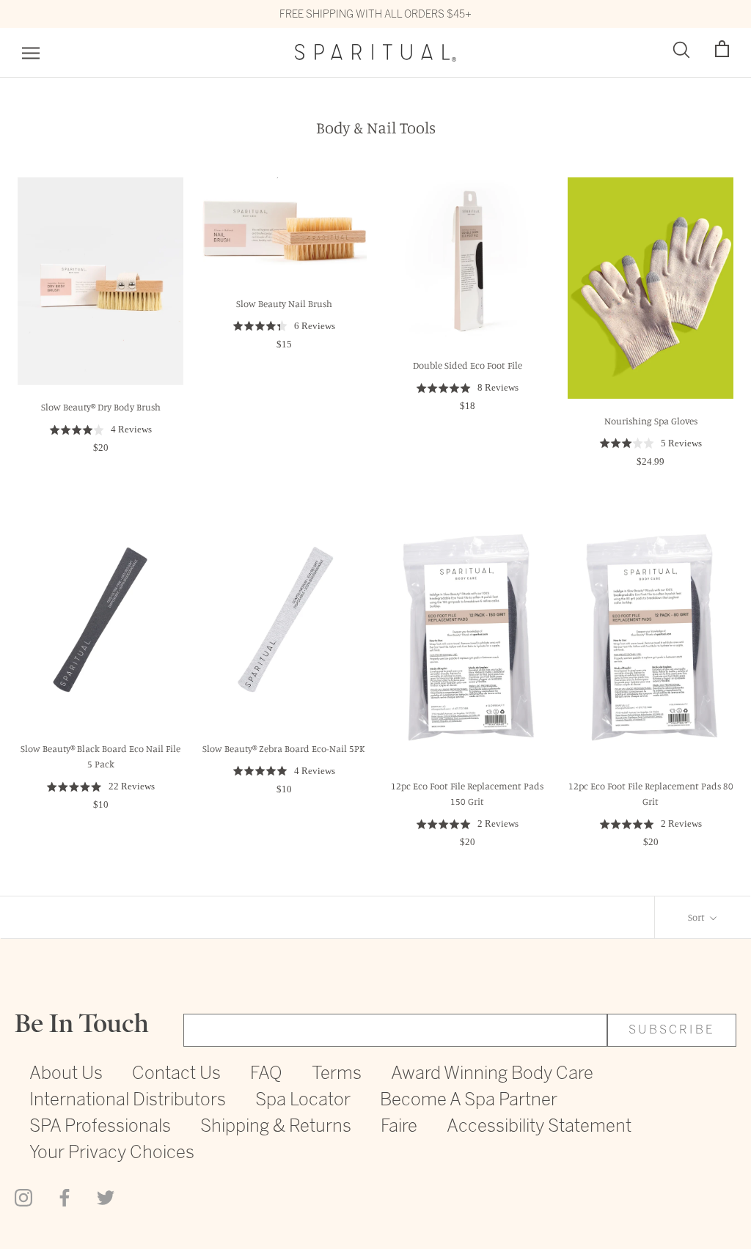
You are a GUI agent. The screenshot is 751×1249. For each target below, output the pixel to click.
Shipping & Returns (275, 1127)
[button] (722, 49)
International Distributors (127, 1100)
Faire (399, 1127)
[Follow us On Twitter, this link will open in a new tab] (105, 1196)
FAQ (266, 1074)
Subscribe (672, 1030)
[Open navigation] (31, 53)
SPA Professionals (100, 1127)
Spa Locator (303, 1100)
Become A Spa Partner (468, 1100)
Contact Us (176, 1074)
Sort (697, 917)
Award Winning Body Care (492, 1074)
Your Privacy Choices (111, 1153)
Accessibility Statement (539, 1127)
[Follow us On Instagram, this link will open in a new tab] (23, 1196)
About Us (66, 1074)
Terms (337, 1074)
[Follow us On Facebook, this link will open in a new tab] (64, 1196)
